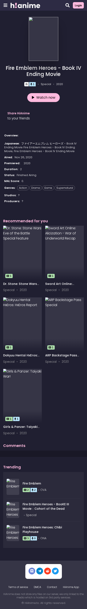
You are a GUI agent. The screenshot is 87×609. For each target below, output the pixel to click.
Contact (52, 587)
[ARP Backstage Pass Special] (64, 324)
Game (48, 188)
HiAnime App (71, 587)
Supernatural (64, 188)
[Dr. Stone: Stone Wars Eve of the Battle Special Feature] (22, 253)
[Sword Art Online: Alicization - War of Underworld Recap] (64, 253)
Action (23, 188)
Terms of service (18, 587)
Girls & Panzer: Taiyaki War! (20, 429)
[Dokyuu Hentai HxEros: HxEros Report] (22, 324)
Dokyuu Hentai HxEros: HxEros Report (20, 357)
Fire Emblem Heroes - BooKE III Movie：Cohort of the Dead (46, 506)
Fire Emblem (32, 483)
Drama (35, 188)
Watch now (45, 97)
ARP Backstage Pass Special (61, 357)
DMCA (37, 587)
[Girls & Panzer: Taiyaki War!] (22, 396)
